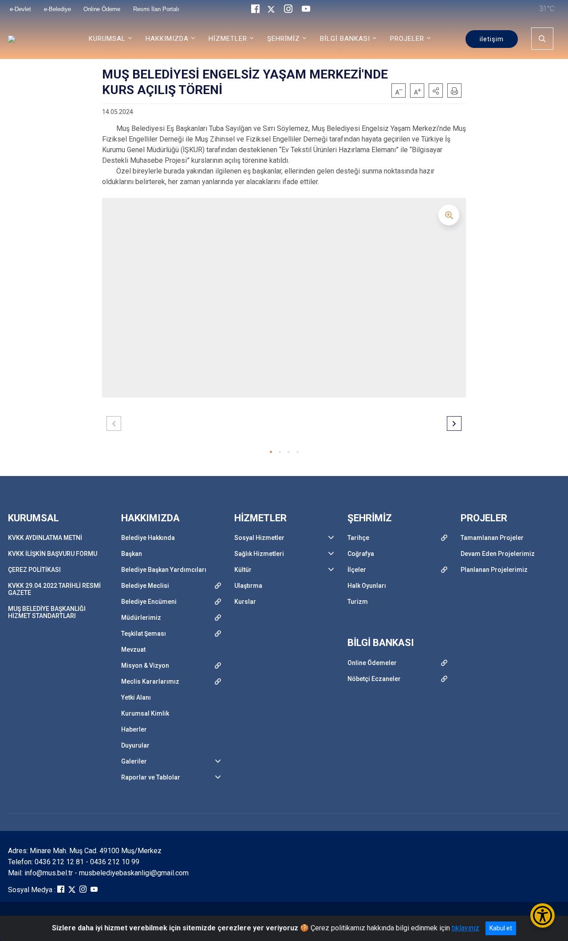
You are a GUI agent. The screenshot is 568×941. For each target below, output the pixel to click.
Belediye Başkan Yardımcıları (163, 569)
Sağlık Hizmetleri (259, 553)
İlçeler (356, 569)
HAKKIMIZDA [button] (167, 39)
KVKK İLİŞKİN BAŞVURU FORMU (52, 553)
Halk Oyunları (366, 585)
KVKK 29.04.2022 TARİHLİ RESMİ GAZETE (54, 589)
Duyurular (135, 745)
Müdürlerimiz (141, 617)
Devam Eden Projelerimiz (498, 553)
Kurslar (245, 601)
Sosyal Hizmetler (259, 537)
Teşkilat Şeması (143, 633)
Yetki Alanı (136, 697)
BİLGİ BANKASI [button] (345, 39)
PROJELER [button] (407, 39)
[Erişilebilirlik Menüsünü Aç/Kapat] (542, 915)
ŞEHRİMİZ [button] (283, 39)
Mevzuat (133, 649)
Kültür (243, 569)
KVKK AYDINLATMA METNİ (45, 537)
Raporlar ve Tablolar (150, 777)
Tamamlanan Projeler (492, 537)
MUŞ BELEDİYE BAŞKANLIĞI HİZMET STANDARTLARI (47, 612)
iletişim (492, 39)
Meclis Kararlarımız (150, 681)
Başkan (131, 553)
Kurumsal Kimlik (145, 713)
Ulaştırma (248, 585)
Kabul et (500, 928)
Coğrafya (360, 553)
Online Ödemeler (372, 662)
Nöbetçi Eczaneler (374, 678)
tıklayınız (465, 928)
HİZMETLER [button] (228, 39)
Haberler (134, 729)
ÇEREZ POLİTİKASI (34, 569)
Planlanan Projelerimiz (494, 569)
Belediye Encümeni (149, 601)
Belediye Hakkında (148, 537)
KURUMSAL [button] (107, 39)
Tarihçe (358, 537)
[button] (436, 90)
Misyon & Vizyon (145, 665)
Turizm (357, 601)
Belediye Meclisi (145, 585)
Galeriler (134, 761)
